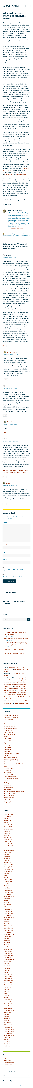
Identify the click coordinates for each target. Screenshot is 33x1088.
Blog (4, 1075)
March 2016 (7, 888)
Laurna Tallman (9, 741)
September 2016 (9, 881)
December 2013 (8, 928)
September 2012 (9, 959)
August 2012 (7, 962)
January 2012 (8, 976)
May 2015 (7, 900)
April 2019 (7, 835)
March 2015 (7, 905)
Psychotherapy (8, 774)
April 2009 (7, 1046)
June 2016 (7, 884)
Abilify (12, 235)
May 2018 (7, 858)
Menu (28, 6)
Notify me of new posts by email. (13, 576)
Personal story (8, 770)
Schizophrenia (6, 235)
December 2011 (8, 978)
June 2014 (7, 921)
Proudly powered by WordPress (19, 1085)
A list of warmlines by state (14, 699)
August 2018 (7, 852)
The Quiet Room (9, 795)
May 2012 (7, 968)
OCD (5, 766)
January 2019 (8, 841)
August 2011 (7, 987)
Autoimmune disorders (11, 717)
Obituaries (7, 762)
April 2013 (7, 945)
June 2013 (7, 940)
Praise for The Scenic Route (11, 1072)
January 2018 (8, 867)
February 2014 (8, 926)
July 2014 (6, 919)
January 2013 (8, 951)
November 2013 (8, 930)
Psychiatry (7, 772)
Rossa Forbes (11, 6)
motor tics (7, 755)
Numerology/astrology (11, 759)
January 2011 (8, 1002)
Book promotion (9, 719)
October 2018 (8, 848)
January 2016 (8, 890)
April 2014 (7, 924)
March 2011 (7, 997)
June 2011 (7, 991)
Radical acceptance (10, 776)
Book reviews (8, 722)
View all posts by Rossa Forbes (15, 228)
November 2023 (9, 814)
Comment (6, 522)
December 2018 (8, 844)
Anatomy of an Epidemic (11, 715)
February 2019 (8, 839)
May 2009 (7, 1044)
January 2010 (8, 1027)
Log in (6, 1058)
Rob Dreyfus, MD (9, 690)
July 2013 (6, 938)
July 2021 (6, 822)
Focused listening (9, 734)
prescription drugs (25, 235)
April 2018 (7, 860)
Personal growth (9, 768)
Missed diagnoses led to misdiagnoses (16, 638)
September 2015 (9, 896)
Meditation (7, 751)
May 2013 (7, 943)
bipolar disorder (21, 174)
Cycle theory (8, 730)
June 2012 (7, 966)
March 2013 (7, 947)
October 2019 (8, 827)
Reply (4, 345)
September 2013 (9, 934)
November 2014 (8, 913)
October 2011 (8, 983)
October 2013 (8, 932)
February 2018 (8, 865)
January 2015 (8, 909)
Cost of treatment (9, 726)
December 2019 (8, 825)
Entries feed (8, 1060)
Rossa (8, 483)
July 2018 (6, 854)
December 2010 (8, 1004)
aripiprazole (17, 235)
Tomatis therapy (9, 797)
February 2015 (8, 907)
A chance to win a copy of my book (14, 649)
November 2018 (8, 846)
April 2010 (7, 1020)
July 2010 (6, 1014)
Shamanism (7, 785)
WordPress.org (8, 1065)
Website (5, 559)
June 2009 (7, 1042)
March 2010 (7, 1023)
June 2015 (7, 898)
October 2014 (8, 915)
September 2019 (9, 829)
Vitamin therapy (9, 800)
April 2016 (7, 886)
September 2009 (9, 1035)
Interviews (7, 738)
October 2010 (8, 1008)
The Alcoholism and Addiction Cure (15, 791)
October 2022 (8, 816)
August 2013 (7, 936)
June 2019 (7, 831)
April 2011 (7, 995)
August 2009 (8, 1037)
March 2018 (7, 862)
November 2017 (8, 869)
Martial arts (7, 747)
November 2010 (8, 1006)
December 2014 (8, 911)
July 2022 (7, 818)
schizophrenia (8, 174)
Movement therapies (10, 757)
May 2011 (6, 993)
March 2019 (7, 837)
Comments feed (9, 1062)
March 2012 (7, 972)
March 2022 (7, 820)
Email (5, 552)
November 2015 (8, 892)
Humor (6, 736)
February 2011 (8, 999)
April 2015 (7, 903)
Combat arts (8, 724)
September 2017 (9, 871)
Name (5, 545)
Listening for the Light (11, 745)
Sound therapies (9, 787)
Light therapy (8, 743)
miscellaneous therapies (11, 753)
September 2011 (8, 985)
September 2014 (9, 917)
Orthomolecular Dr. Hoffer (17, 667)
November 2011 (8, 980)
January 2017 (8, 879)
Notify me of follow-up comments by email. (15, 570)
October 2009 (8, 1033)
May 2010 (7, 1018)
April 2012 (7, 970)
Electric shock (8, 732)
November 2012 (8, 955)
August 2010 (7, 1012)
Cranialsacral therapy (11, 728)
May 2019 (7, 833)
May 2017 (7, 875)
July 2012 (6, 964)
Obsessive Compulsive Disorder (14, 764)
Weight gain (8, 802)
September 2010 (9, 1010)
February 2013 (8, 949)
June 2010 (7, 1016)
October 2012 (8, 957)
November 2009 (9, 1031)
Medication (7, 749)
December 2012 (8, 953)
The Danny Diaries (10, 793)
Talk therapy (8, 789)
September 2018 (9, 850)
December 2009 (9, 1029)
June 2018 (7, 856)
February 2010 (8, 1025)
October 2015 (8, 894)
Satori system (8, 781)
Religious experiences (11, 778)
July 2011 (6, 989)
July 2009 (7, 1039)
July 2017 (6, 873)
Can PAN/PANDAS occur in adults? (14, 653)
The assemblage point (21, 703)
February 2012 (8, 974)
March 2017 (7, 877)
